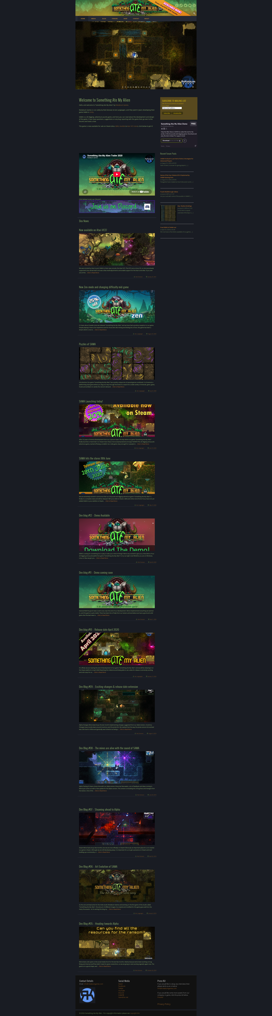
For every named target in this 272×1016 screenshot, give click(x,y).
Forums (115, 19)
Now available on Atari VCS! (93, 230)
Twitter (185, 5)
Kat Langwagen (139, 334)
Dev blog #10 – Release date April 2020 (99, 629)
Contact (136, 19)
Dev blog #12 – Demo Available (94, 515)
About (146, 19)
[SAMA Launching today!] (117, 420)
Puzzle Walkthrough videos (169, 192)
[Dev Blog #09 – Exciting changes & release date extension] (117, 706)
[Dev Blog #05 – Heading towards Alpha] (117, 943)
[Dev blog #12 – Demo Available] (117, 534)
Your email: (165, 106)
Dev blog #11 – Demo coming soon (96, 572)
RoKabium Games (122, 105)
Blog (104, 19)
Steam (181, 5)
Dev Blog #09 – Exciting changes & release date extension (108, 687)
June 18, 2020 (152, 448)
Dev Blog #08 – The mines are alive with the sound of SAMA (109, 748)
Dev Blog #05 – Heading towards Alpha (99, 923)
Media (93, 19)
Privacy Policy (163, 1004)
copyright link (135, 1013)
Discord (121, 993)
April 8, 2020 (153, 562)
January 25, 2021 (152, 277)
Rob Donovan (139, 277)
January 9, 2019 (152, 913)
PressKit (160, 997)
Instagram (194, 5)
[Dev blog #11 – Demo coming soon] (117, 592)
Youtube (190, 5)
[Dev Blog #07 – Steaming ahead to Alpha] (117, 829)
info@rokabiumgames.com (93, 984)
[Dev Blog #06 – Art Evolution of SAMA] (117, 886)
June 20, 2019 (152, 795)
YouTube (121, 990)
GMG (117, 126)
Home (83, 19)
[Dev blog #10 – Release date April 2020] (117, 649)
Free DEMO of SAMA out (168, 227)
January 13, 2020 (152, 676)
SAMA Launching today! (91, 401)
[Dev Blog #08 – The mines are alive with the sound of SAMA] (117, 767)
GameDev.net (123, 997)
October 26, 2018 (151, 970)
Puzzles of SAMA (87, 344)
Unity (92, 112)
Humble (122, 126)
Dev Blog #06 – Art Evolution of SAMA (98, 866)
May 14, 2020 (152, 505)
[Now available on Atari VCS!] (117, 249)
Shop (125, 19)
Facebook (176, 5)
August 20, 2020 (152, 334)
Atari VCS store (132, 126)
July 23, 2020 (153, 391)
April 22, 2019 (152, 856)
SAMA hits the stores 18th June (94, 458)
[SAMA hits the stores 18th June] (117, 477)
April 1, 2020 (153, 619)
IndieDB (121, 995)
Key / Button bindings (185, 206)
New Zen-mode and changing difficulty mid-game (104, 287)
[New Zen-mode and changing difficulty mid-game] (117, 306)
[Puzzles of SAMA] (117, 363)
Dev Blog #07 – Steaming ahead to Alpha (99, 809)
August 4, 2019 (152, 733)
